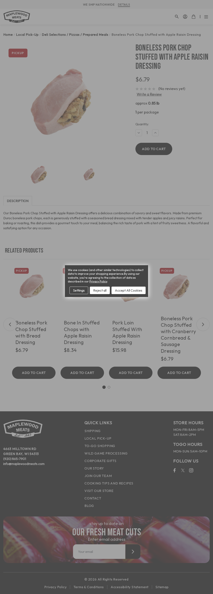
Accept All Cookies (128, 290)
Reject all (99, 290)
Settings (79, 290)
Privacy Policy (98, 281)
